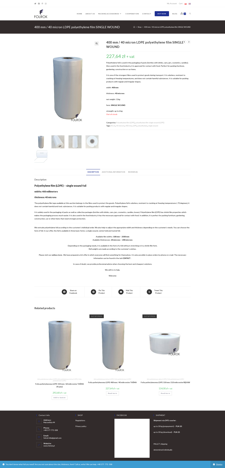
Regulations (80, 420)
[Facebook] (40, 3)
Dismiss (219, 464)
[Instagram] (46, 3)
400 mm (129, 126)
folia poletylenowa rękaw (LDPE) (47, 379)
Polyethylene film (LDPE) (125, 123)
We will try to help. (112, 270)
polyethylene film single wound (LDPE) (150, 123)
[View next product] (189, 42)
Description (93, 172)
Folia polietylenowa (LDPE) (122, 379)
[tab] (93, 172)
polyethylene (142, 126)
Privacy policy (80, 426)
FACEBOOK (122, 415)
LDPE (135, 126)
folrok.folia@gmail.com (52, 438)
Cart (181, 3)
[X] (36, 3)
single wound (153, 126)
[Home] (134, 27)
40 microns (120, 126)
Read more (112, 393)
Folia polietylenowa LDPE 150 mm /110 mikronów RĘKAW (165, 382)
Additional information (113, 172)
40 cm (113, 126)
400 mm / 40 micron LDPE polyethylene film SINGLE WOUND (167, 27)
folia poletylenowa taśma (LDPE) (68, 379)
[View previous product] (184, 42)
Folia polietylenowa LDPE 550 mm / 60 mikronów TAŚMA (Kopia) (59, 385)
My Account (172, 3)
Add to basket (60, 398)
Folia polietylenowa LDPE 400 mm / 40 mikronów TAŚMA (112, 382)
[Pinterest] (43, 3)
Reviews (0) (133, 172)
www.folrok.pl (49, 446)
